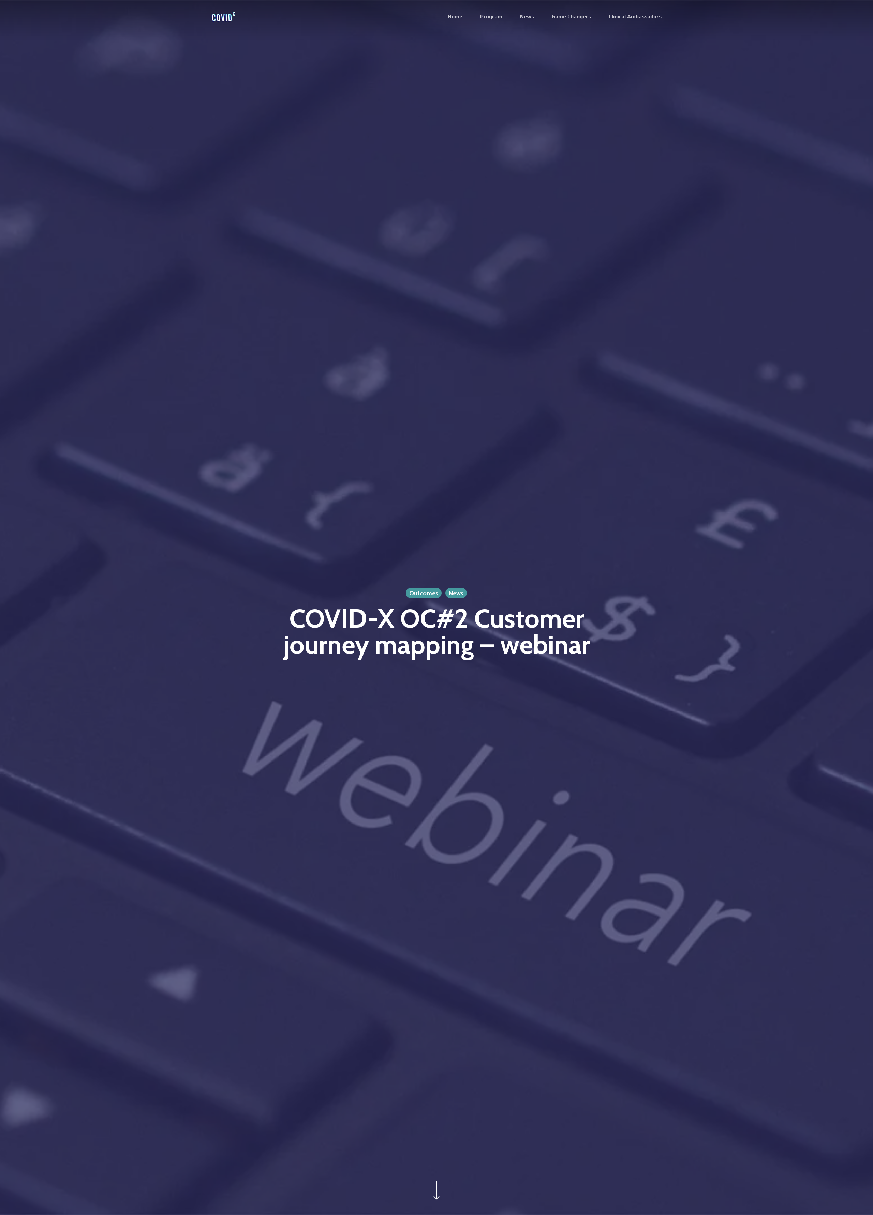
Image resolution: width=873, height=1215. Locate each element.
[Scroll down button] (436, 1199)
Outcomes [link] (423, 593)
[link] (223, 17)
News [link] (456, 593)
